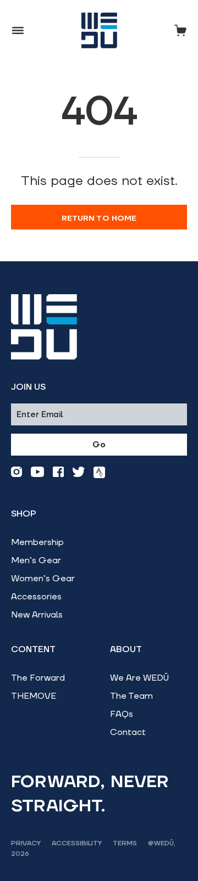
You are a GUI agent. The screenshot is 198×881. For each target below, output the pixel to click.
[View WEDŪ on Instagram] (16, 472)
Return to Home (99, 218)
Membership (37, 542)
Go (99, 445)
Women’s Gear (43, 578)
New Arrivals (37, 614)
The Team (131, 696)
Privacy (26, 843)
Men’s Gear (36, 560)
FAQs (121, 714)
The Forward (38, 677)
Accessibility (77, 843)
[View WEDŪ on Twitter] (79, 472)
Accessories (36, 596)
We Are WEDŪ (139, 677)
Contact (128, 732)
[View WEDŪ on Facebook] (58, 472)
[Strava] (99, 472)
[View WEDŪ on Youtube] (37, 472)
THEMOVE (33, 696)
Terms (125, 843)
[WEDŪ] (99, 30)
